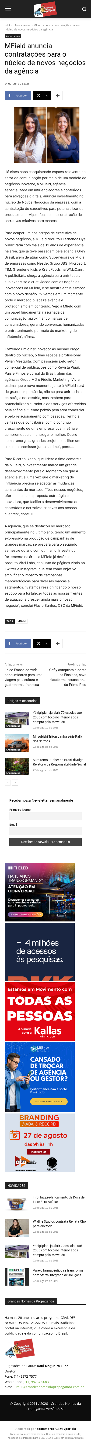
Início (8, 25)
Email (13, 825)
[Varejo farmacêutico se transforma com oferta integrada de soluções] (17, 1277)
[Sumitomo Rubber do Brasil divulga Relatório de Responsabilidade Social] (17, 766)
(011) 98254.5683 (36, 1381)
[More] (58, 95)
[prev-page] (7, 783)
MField (22, 621)
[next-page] (15, 783)
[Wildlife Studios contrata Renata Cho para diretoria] (17, 1228)
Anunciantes (22, 25)
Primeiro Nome (20, 810)
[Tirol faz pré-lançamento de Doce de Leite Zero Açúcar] (17, 1204)
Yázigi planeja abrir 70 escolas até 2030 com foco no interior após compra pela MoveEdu (57, 717)
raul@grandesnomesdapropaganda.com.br (50, 1387)
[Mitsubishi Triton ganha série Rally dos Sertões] (17, 743)
